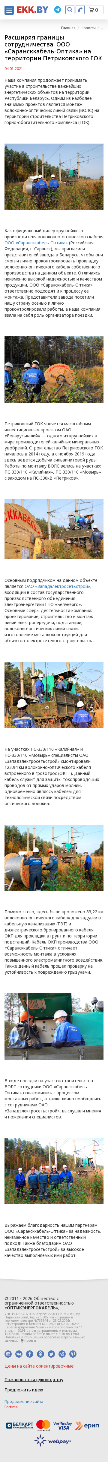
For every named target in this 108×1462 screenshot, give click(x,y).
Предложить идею (23, 1390)
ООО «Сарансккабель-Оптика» (36, 243)
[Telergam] (57, 9)
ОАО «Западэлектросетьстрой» (57, 586)
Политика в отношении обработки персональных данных (44, 1339)
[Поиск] (69, 9)
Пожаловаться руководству (33, 1379)
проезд (30, 1340)
